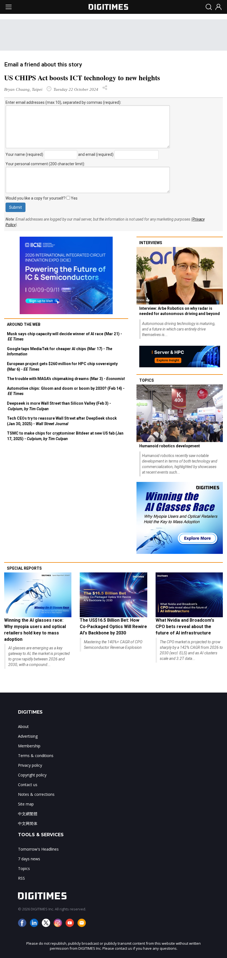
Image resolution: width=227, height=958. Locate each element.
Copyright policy (32, 775)
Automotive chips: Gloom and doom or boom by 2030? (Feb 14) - (66, 391)
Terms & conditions (35, 755)
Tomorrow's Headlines (38, 849)
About (23, 726)
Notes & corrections (36, 794)
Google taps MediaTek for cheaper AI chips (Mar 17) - (59, 352)
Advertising (28, 736)
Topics (146, 380)
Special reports (24, 568)
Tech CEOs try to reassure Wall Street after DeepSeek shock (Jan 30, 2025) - (62, 421)
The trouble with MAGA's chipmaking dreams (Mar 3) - (66, 378)
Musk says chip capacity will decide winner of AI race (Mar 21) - (64, 337)
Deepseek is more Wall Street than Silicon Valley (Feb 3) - (59, 406)
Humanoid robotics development (169, 446)
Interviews (150, 243)
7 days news (29, 858)
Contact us (27, 784)
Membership (29, 745)
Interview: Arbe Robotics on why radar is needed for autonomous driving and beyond (179, 311)
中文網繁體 (27, 813)
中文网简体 (27, 823)
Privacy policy (30, 765)
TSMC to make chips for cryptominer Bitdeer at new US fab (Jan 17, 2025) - (65, 436)
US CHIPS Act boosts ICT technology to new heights (82, 78)
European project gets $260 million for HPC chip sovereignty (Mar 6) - (62, 366)
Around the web (23, 324)
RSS (21, 878)
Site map (26, 804)
